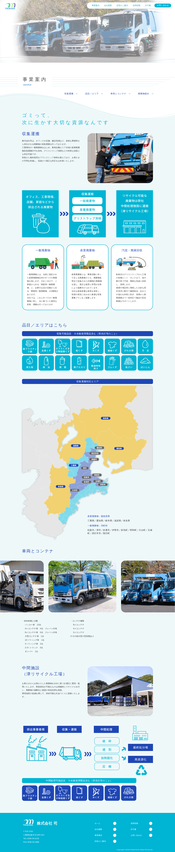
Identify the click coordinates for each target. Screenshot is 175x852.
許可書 (133, 829)
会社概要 (98, 829)
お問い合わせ (136, 835)
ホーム (97, 823)
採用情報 (134, 823)
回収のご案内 (100, 841)
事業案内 (98, 835)
